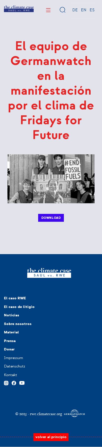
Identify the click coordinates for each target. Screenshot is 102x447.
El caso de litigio (19, 307)
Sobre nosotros (17, 324)
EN (83, 10)
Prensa (10, 341)
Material (11, 332)
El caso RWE (15, 298)
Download (51, 218)
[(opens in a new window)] (6, 382)
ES (92, 10)
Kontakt (10, 375)
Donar (9, 349)
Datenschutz (14, 366)
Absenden (62, 9)
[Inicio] (20, 10)
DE (75, 10)
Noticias (11, 315)
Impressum (13, 358)
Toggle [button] (48, 10)
